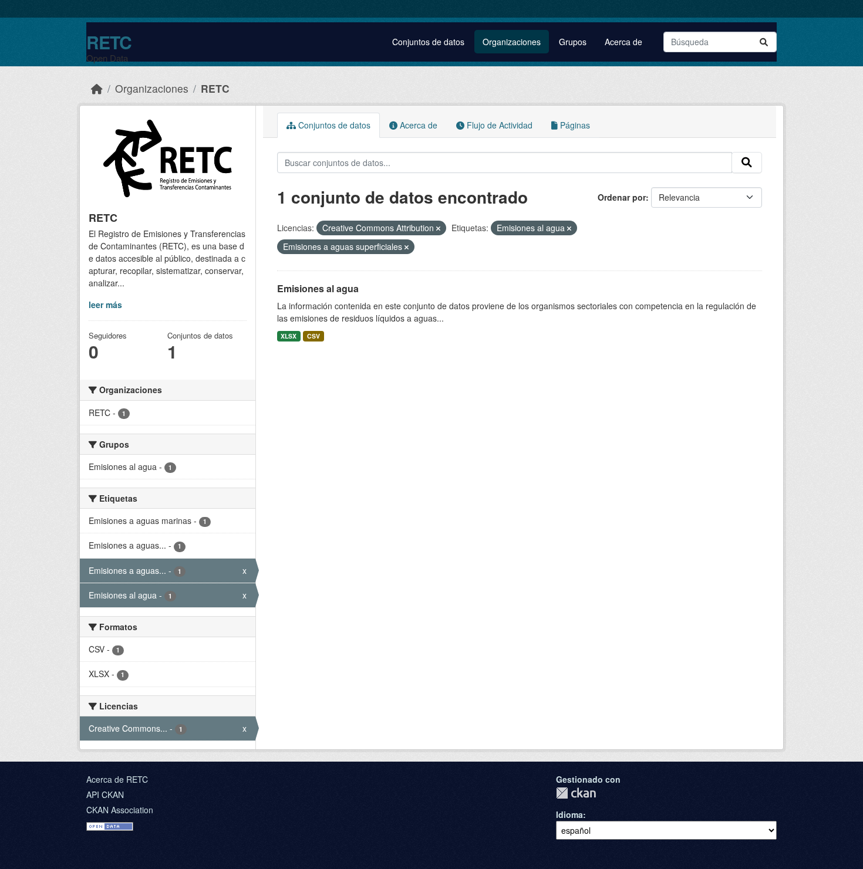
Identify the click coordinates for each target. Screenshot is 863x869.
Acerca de (623, 42)
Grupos (572, 42)
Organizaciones (512, 42)
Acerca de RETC (117, 779)
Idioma (569, 814)
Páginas (574, 125)
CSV (313, 336)
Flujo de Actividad (498, 125)
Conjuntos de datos (428, 42)
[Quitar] (438, 228)
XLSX (288, 336)
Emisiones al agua (318, 288)
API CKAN (105, 794)
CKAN (576, 793)
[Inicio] (97, 88)
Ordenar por (622, 197)
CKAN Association (119, 810)
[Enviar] (764, 42)
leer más (105, 304)
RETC (109, 42)
